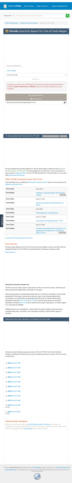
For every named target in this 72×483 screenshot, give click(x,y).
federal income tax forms (13, 184)
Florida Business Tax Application (47, 213)
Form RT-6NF (14, 363)
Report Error (35, 79)
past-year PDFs (21, 173)
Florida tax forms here (16, 175)
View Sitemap (37, 467)
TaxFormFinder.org (11, 23)
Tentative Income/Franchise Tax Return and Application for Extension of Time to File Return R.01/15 (51, 231)
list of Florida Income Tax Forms (39, 424)
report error (2, 221)
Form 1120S (23, 300)
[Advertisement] (36, 49)
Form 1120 (23, 302)
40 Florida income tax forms (37, 182)
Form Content (11, 70)
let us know (28, 428)
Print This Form (36, 99)
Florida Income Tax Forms (29, 23)
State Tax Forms (42, 6)
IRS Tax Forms (29, 6)
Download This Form (36, 95)
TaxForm (14, 6)
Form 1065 (33, 300)
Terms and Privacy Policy (62, 467)
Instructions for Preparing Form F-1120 (49, 221)
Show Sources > (10, 252)
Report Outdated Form (59, 6)
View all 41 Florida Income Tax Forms (20, 238)
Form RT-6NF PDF (13, 66)
